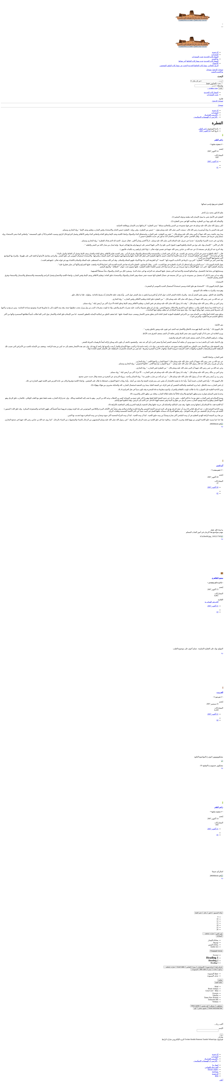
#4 (217, 720)
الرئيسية (215, 52)
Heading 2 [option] (213, 960)
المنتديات (214, 54)
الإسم (221, 1028)
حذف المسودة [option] (212, 976)
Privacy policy (213, 1069)
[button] (218, 913)
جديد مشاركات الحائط (195, 61)
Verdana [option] (215, 1002)
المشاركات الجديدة (211, 57)
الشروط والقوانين (211, 1067)
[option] (213, 940)
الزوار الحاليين (213, 66)
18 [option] (217, 925)
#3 (217, 612)
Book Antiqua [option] (213, 989)
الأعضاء (215, 63)
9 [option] (217, 917)
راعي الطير (203, 129)
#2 (217, 493)
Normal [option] (215, 955)
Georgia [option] (215, 993)
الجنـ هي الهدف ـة (211, 602)
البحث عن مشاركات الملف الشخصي (173, 66)
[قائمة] (222, 26)
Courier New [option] (212, 991)
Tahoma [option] (215, 995)
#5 (217, 835)
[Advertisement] (153, 186)
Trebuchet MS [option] (213, 1000)
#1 (217, 167)
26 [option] (217, 929)
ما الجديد (215, 59)
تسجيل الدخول (217, 101)
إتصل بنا (215, 1065)
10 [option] (217, 919)
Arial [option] (216, 987)
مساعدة (215, 1072)
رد (222, 426)
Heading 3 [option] (214, 963)
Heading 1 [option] (212, 957)
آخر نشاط (182, 61)
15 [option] (217, 923)
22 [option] (217, 927)
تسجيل (220, 105)
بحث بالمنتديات (197, 57)
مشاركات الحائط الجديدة (197, 66)
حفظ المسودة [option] (213, 974)
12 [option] (217, 921)
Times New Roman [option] (211, 997)
